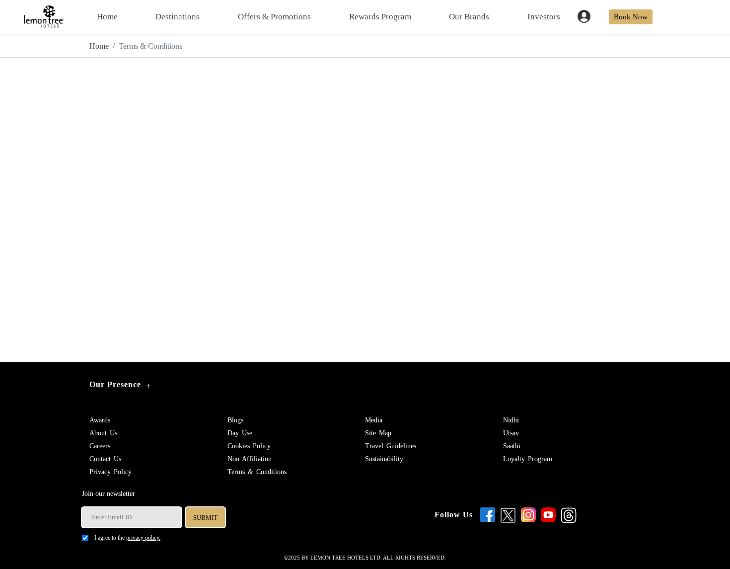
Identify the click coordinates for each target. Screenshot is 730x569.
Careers (99, 446)
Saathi (511, 446)
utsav (511, 433)
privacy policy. (143, 537)
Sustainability (384, 459)
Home (107, 16)
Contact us (105, 459)
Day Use (239, 433)
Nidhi (511, 420)
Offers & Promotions (274, 16)
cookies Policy (249, 446)
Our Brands (469, 16)
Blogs (235, 420)
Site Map (378, 433)
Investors (543, 16)
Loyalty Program (527, 459)
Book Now (631, 17)
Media (373, 420)
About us (103, 433)
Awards (99, 420)
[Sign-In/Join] (587, 15)
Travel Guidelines (390, 446)
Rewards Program (380, 16)
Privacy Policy (110, 472)
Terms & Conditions (257, 472)
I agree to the (127, 537)
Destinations (177, 16)
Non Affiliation (249, 459)
